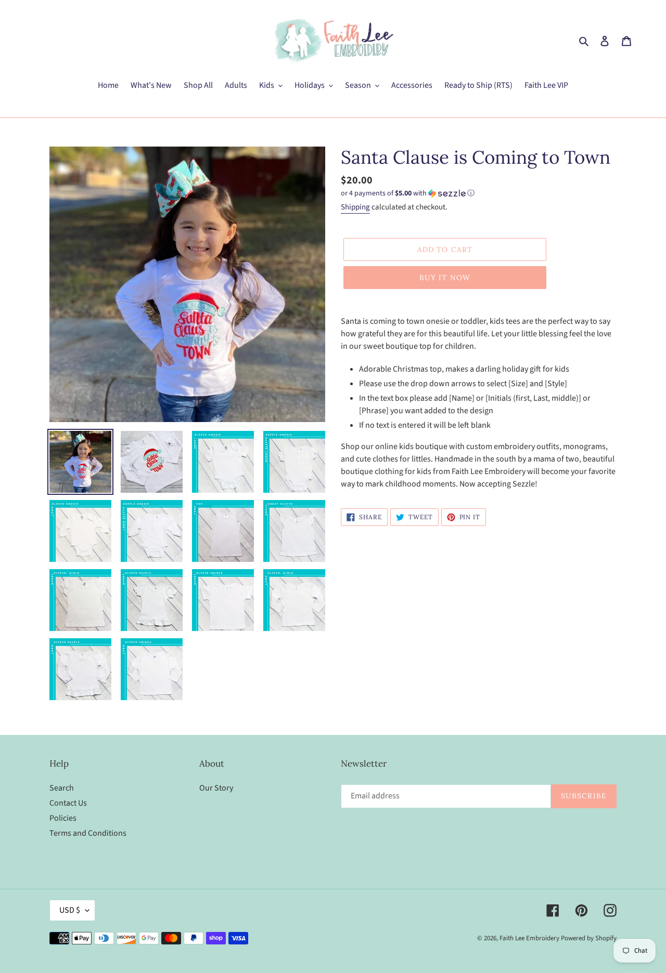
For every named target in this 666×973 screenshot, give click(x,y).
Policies (62, 818)
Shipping (355, 207)
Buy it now (444, 277)
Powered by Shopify (589, 938)
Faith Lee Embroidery (529, 938)
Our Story (216, 788)
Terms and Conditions (87, 833)
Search (61, 788)
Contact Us (68, 803)
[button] (408, 193)
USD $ (69, 910)
